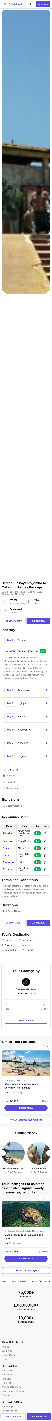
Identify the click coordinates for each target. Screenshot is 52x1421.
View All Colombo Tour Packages (26, 1120)
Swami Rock (39, 1168)
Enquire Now (26, 1108)
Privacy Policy (8, 1355)
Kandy (39, 592)
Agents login (7, 1407)
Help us (5, 1347)
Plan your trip (8, 1375)
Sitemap (5, 1395)
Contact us (7, 1351)
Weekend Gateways (11, 1387)
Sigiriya (31, 592)
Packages (6, 1379)
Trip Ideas (6, 1383)
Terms (4, 1359)
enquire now (39, 1416)
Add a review (8, 1370)
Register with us (9, 1411)
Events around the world (13, 1391)
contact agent (13, 1416)
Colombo (9, 592)
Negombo (20, 594)
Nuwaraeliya (8, 594)
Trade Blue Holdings (26, 989)
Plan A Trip (43, 4)
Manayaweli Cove (13, 1168)
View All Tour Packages (26, 1270)
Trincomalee (21, 592)
